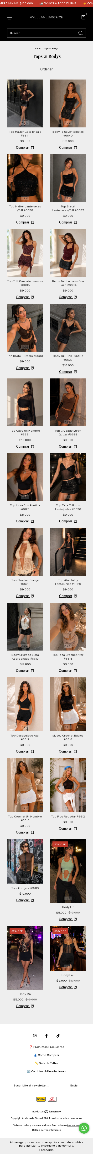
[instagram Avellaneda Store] (35, 1036)
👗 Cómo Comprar (46, 1055)
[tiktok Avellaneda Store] (58, 1036)
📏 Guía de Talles (46, 1063)
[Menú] (10, 18)
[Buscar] (81, 33)
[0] (82, 18)
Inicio (38, 48)
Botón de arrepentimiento (46, 1129)
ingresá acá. (73, 1125)
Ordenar (46, 69)
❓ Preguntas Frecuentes (46, 1047)
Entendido (46, 1150)
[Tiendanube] (47, 1112)
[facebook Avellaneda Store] (46, 1036)
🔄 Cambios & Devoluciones (46, 1071)
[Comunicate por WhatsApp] (84, 1128)
